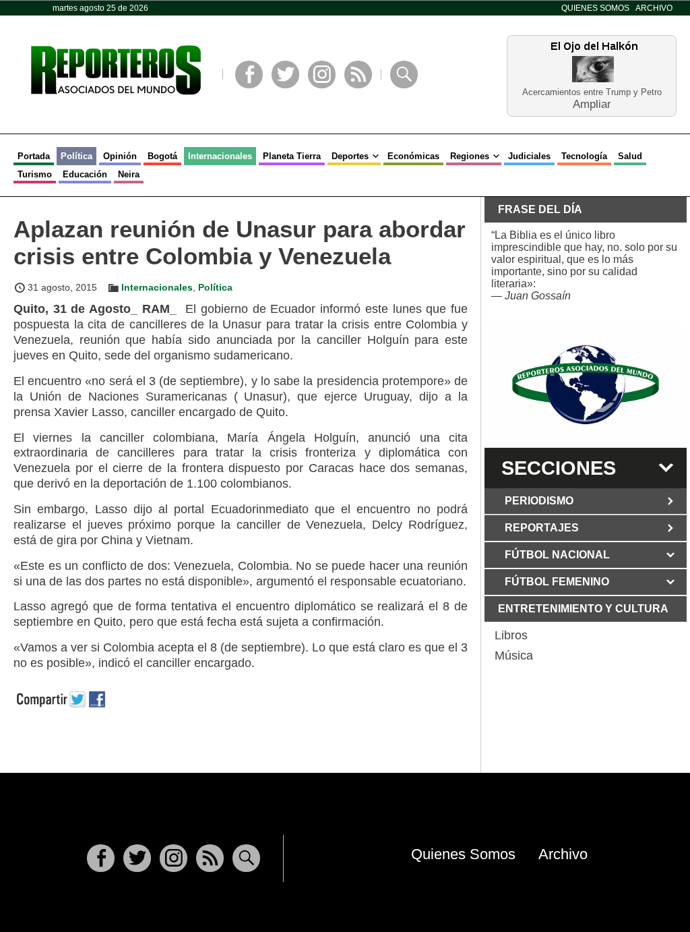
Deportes (350, 156)
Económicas (413, 156)
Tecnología (584, 156)
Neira (128, 174)
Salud (630, 156)
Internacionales (220, 156)
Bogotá (162, 156)
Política (76, 156)
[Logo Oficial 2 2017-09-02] (585, 385)
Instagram (322, 74)
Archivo (653, 8)
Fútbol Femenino (557, 581)
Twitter (285, 74)
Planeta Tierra (292, 156)
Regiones (469, 156)
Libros (511, 635)
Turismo (35, 174)
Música (514, 655)
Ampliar (592, 103)
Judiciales (529, 156)
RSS (358, 74)
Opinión (120, 156)
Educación (85, 174)
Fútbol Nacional (557, 554)
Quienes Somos (595, 8)
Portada (34, 156)
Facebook (249, 74)
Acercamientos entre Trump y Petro (592, 92)
